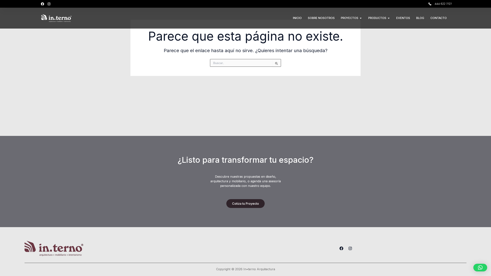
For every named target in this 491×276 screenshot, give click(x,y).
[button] (480, 267)
